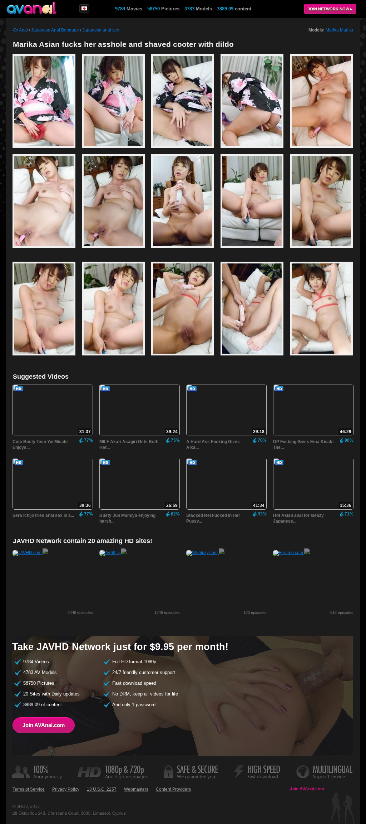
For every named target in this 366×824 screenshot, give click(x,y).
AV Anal (20, 30)
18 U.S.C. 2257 (102, 789)
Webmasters (136, 789)
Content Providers (173, 789)
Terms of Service (29, 789)
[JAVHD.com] (30, 552)
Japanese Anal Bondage (55, 30)
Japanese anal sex (100, 30)
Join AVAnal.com (44, 725)
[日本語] (84, 8)
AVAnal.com (31, 8)
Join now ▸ (330, 9)
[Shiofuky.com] (205, 552)
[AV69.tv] (113, 552)
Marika (332, 30)
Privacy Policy (65, 789)
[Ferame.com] (291, 552)
